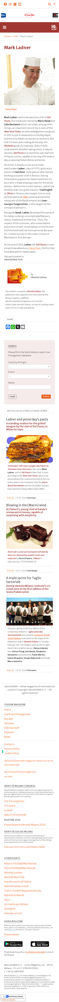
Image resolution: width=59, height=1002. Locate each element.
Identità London (13, 872)
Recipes (8, 718)
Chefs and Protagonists (17, 714)
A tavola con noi (13, 913)
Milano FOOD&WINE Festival (20, 863)
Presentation (11, 934)
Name (11, 382)
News (7, 736)
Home (7, 36)
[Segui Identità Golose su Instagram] (10, 4)
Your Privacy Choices (16, 996)
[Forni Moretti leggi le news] (32, 15)
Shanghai (10, 908)
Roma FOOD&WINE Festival (19, 868)
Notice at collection (8, 1000)
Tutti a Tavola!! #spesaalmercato (22, 890)
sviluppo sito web (35, 951)
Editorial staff (11, 727)
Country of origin (17, 362)
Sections (9, 723)
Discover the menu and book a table (24, 846)
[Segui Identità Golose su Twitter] (15, 4)
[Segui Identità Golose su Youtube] (20, 4)
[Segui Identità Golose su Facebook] (5, 4)
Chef (15, 36)
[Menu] (4, 27)
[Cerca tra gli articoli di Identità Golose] (50, 4)
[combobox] (29, 387)
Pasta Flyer (34, 248)
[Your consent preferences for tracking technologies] (2, 751)
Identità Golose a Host (16, 886)
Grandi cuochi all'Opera (17, 881)
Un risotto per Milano (16, 904)
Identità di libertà (14, 895)
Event (11, 371)
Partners (9, 732)
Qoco (7, 899)
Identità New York (14, 877)
